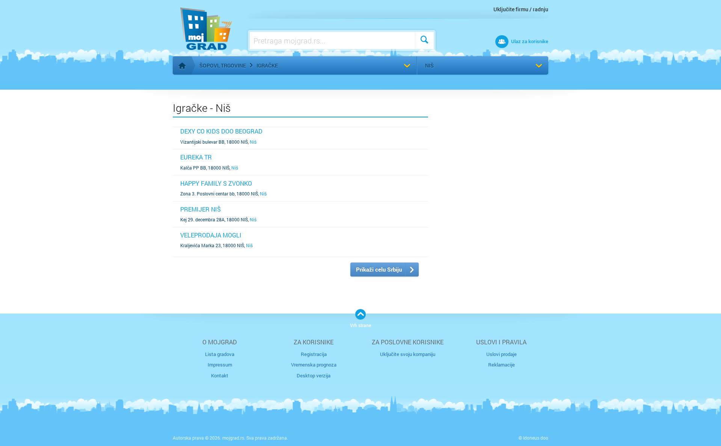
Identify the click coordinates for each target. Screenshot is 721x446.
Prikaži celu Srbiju (379, 269)
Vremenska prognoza (313, 364)
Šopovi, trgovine (222, 65)
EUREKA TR (196, 157)
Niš (429, 65)
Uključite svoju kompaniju (407, 354)
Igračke (267, 65)
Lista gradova (219, 354)
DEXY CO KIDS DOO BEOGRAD (221, 131)
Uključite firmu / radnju (520, 9)
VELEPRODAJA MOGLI (210, 235)
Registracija (314, 354)
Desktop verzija (313, 375)
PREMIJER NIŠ (200, 209)
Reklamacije (501, 364)
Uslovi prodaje (501, 354)
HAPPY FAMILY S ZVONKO (216, 183)
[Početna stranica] (182, 65)
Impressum (220, 364)
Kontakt (219, 375)
